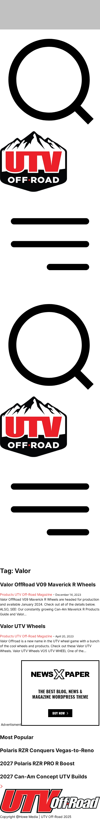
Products (7, 594)
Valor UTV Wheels (22, 626)
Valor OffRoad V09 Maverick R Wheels (48, 584)
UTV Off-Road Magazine (33, 594)
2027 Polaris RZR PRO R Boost (37, 763)
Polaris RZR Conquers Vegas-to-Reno (47, 750)
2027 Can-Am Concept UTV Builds (43, 776)
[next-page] (1, 786)
